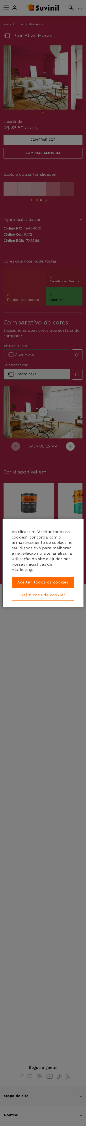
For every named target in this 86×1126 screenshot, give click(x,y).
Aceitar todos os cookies (43, 582)
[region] (43, 563)
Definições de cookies (42, 595)
